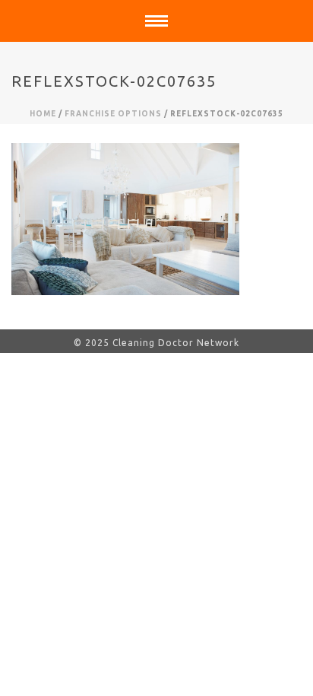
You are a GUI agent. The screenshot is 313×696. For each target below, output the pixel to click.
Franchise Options (113, 114)
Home (43, 114)
